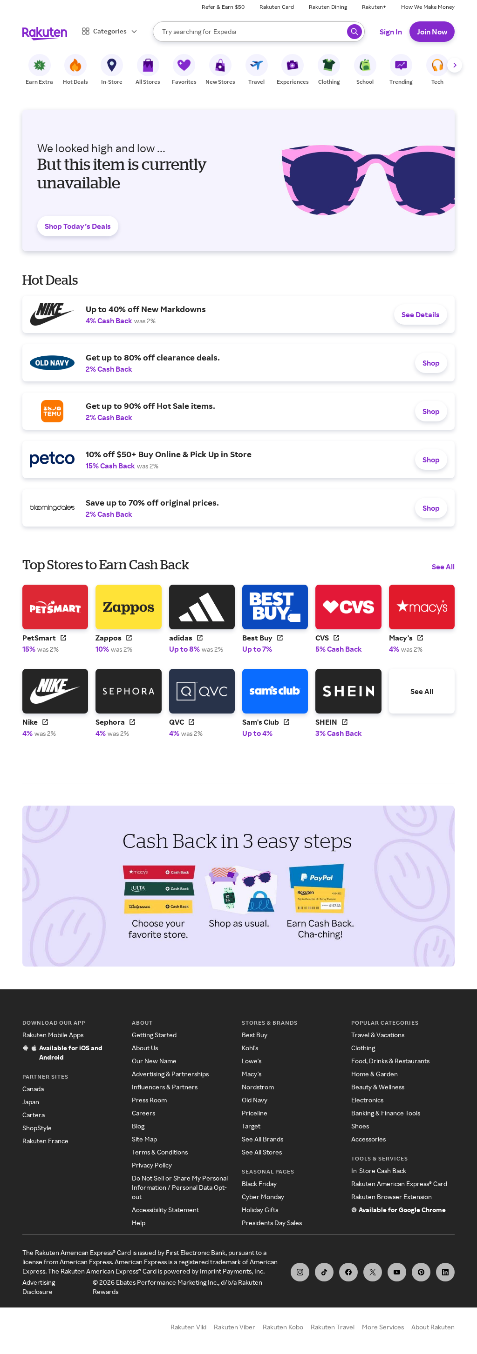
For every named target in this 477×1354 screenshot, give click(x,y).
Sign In (391, 31)
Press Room (149, 1100)
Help (138, 1223)
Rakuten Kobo (283, 1327)
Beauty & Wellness (377, 1087)
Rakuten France (45, 1141)
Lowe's (251, 1061)
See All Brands (262, 1139)
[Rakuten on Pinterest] (421, 1272)
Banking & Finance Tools (385, 1113)
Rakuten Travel (332, 1327)
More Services (383, 1327)
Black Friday (259, 1183)
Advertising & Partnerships (170, 1074)
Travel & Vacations (377, 1035)
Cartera (33, 1115)
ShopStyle (37, 1128)
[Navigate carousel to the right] (454, 65)
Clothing (363, 1048)
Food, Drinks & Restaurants (390, 1061)
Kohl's (250, 1048)
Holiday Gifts (260, 1210)
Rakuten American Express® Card (399, 1183)
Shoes (360, 1126)
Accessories (368, 1139)
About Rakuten (433, 1327)
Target (251, 1126)
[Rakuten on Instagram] (300, 1272)
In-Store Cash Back (378, 1170)
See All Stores (262, 1152)
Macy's (251, 1074)
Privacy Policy (152, 1165)
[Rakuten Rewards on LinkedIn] (445, 1272)
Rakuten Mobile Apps (52, 1035)
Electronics (367, 1100)
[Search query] (354, 31)
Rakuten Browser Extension (391, 1197)
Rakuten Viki (188, 1327)
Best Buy (254, 1035)
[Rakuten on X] (372, 1272)
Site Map (144, 1139)
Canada (33, 1089)
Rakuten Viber (234, 1327)
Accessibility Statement (165, 1210)
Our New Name (154, 1061)
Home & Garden (374, 1074)
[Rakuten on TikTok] (324, 1272)
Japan (30, 1102)
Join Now (432, 31)
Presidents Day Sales (272, 1223)
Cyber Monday (263, 1197)
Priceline (254, 1113)
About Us (145, 1048)
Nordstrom (258, 1087)
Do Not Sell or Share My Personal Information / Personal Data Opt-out (180, 1187)
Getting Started (154, 1035)
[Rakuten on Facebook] (348, 1272)
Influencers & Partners (165, 1087)
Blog (138, 1126)
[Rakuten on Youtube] (397, 1272)
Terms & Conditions (160, 1152)
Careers (143, 1113)
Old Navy (254, 1100)
